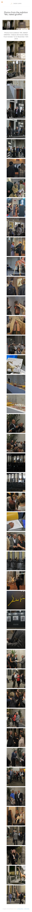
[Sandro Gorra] (16, 3)
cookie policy (26, 908)
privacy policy (20, 908)
